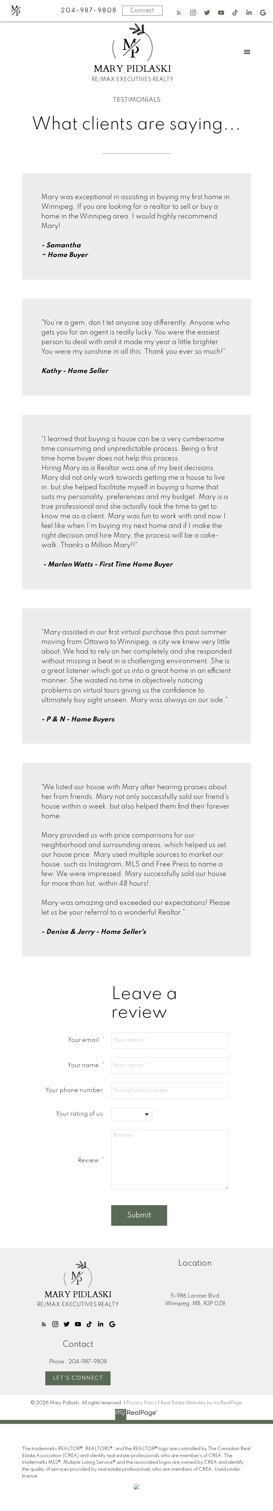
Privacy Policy (141, 1403)
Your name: (85, 1066)
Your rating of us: (80, 1114)
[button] (179, 13)
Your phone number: (75, 1090)
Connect (142, 11)
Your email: (85, 1040)
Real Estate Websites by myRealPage (201, 1403)
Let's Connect (78, 1378)
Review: (90, 1161)
